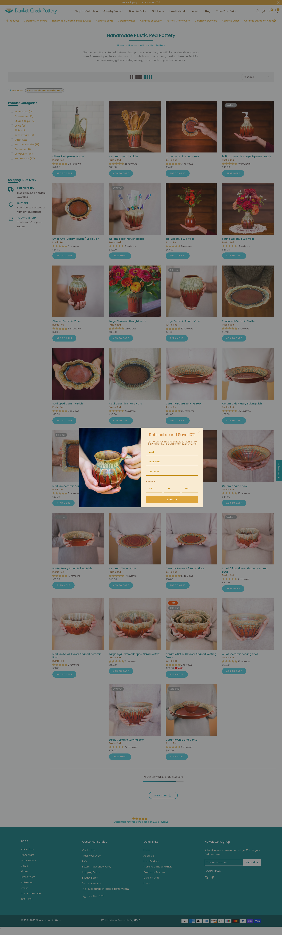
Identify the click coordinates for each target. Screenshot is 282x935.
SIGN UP (172, 499)
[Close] (199, 431)
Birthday (150, 481)
